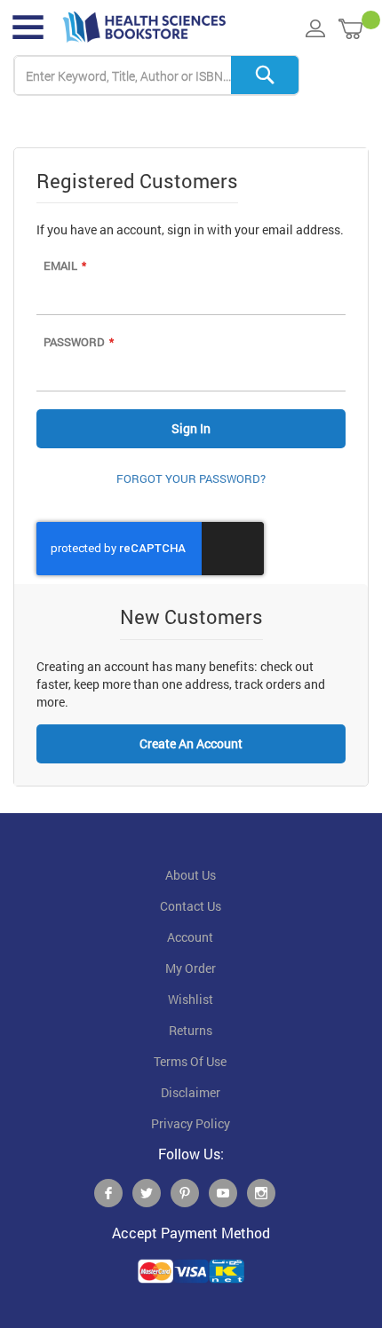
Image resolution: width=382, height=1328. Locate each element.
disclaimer (190, 1093)
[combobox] (156, 76)
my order (190, 968)
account (190, 937)
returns (190, 1031)
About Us (190, 875)
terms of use (190, 1062)
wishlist (190, 1000)
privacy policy (190, 1124)
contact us (190, 906)
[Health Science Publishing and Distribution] (144, 27)
